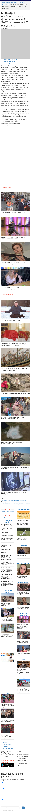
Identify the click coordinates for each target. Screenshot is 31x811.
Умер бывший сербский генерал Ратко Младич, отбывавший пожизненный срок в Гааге (7, 527)
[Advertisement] (15, 141)
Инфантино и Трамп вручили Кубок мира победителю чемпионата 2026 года (7, 736)
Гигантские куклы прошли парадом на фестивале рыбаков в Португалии (23, 641)
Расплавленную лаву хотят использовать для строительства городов (23, 607)
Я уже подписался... (7, 810)
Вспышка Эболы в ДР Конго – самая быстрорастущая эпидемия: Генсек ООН (6, 557)
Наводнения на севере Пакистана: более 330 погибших (15, 394)
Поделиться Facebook (10, 59)
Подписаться (24, 808)
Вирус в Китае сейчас (7, 517)
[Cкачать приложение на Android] (7, 766)
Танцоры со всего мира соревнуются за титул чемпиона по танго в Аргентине (22, 626)
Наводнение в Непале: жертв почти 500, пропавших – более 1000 (7, 534)
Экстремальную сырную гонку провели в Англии (15, 504)
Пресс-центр (7, 745)
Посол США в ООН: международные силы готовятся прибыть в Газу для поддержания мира (7, 569)
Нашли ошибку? (8, 748)
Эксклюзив (23, 546)
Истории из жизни (23, 563)
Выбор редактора (23, 509)
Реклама (5, 746)
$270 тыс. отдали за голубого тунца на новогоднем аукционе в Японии (23, 671)
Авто (23, 678)
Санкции (12, 511)
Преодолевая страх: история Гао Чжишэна (22, 556)
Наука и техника (23, 582)
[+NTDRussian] (1, 684)
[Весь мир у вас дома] (1, 679)
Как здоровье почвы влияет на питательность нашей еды (7, 563)
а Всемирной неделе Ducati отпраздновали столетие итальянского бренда (23, 690)
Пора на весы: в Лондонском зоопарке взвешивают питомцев (7, 635)
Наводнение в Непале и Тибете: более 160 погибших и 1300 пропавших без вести (6, 576)
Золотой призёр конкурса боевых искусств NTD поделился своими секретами (23, 539)
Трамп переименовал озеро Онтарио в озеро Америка (6, 545)
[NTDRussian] (1, 677)
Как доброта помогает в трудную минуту (22, 577)
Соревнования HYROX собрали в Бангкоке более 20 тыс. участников (7, 720)
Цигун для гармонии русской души (10, 320)
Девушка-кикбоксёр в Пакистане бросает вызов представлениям (7, 706)
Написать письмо (22, 767)
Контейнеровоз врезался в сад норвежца (13, 500)
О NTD (5, 743)
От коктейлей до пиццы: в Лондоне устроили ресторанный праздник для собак (7, 583)
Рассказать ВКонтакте (10, 61)
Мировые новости (7, 3)
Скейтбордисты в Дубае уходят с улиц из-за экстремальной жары (7, 540)
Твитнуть (7, 63)
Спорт (8, 693)
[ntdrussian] (1, 687)
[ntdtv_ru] (1, 689)
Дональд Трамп (5, 511)
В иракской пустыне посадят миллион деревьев (6, 551)
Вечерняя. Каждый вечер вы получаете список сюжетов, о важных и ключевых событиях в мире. (16, 784)
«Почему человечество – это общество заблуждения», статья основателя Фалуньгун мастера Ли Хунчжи (23, 523)
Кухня (23, 660)
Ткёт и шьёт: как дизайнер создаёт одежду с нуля (23, 654)
